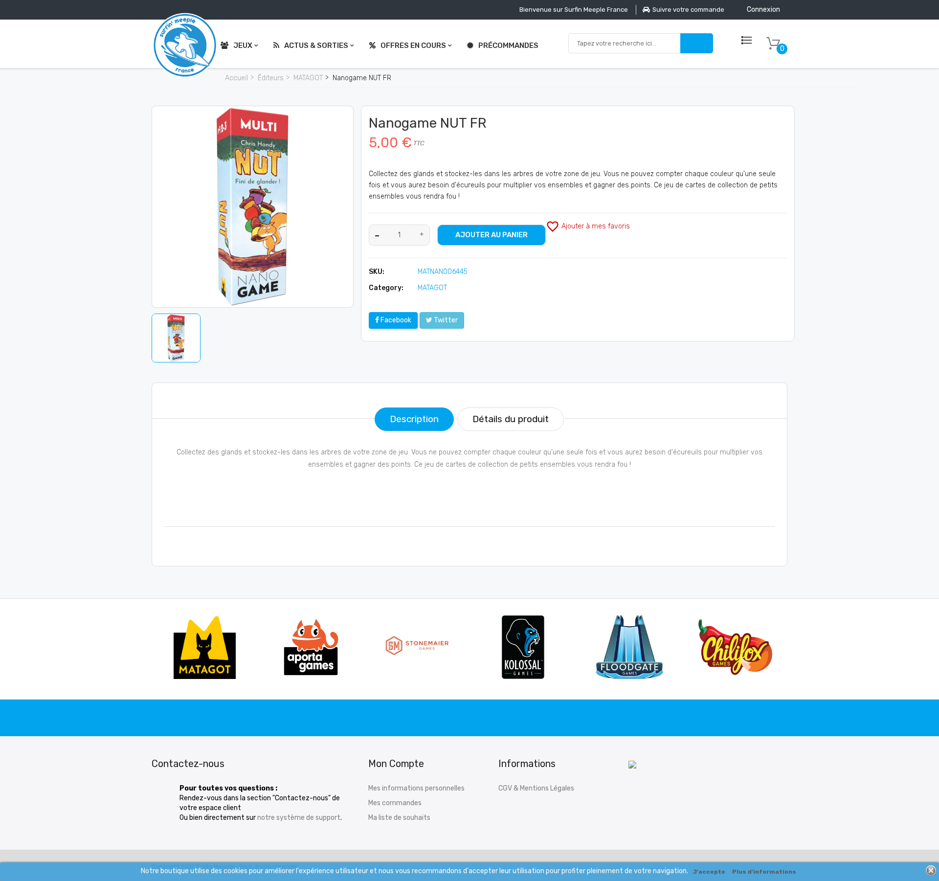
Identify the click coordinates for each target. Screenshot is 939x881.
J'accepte (709, 871)
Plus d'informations (764, 871)
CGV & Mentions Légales (536, 788)
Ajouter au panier (491, 234)
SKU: (376, 272)
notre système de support (298, 817)
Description (414, 419)
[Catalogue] (746, 40)
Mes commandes (395, 803)
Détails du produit (510, 419)
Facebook (395, 320)
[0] (773, 43)
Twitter (445, 320)
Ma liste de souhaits (399, 817)
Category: (386, 288)
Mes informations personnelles (416, 788)
